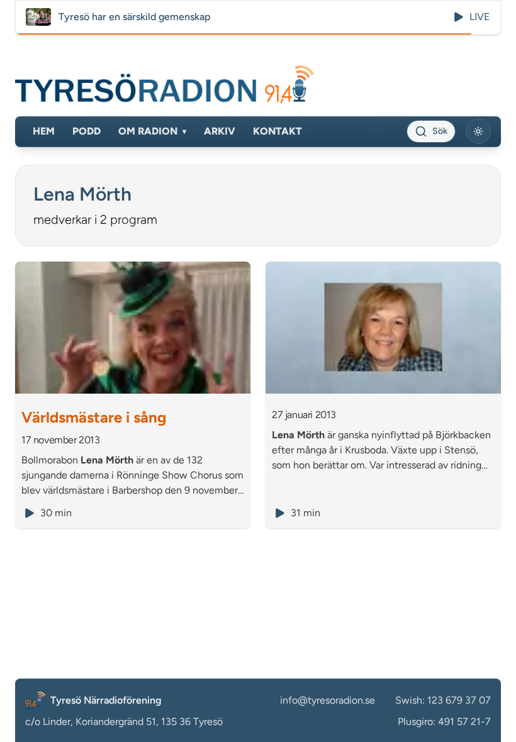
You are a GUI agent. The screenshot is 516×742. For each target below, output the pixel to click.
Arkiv (219, 131)
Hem (44, 131)
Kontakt (277, 131)
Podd (86, 131)
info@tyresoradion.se (327, 700)
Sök (439, 131)
